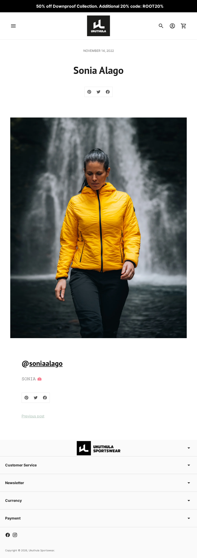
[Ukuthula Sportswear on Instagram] (14, 534)
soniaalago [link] (46, 363)
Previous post (33, 416)
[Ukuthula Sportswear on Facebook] (7, 534)
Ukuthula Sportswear (41, 550)
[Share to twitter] (98, 92)
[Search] (161, 26)
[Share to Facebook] (107, 92)
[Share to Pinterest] (89, 92)
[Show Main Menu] (13, 26)
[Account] (172, 26)
